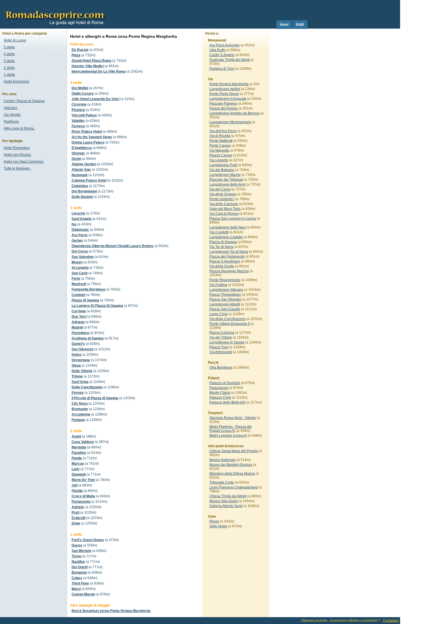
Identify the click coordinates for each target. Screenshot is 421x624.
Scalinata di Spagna (88, 338)
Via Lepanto (218, 160)
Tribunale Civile (221, 482)
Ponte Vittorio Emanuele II (229, 324)
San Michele (81, 551)
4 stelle (9, 54)
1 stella (9, 75)
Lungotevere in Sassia (226, 342)
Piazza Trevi (219, 347)
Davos (77, 545)
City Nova (80, 404)
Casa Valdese (83, 442)
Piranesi (78, 110)
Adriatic (78, 507)
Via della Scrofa (221, 266)
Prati (75, 512)
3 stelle (9, 61)
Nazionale (80, 175)
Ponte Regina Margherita (229, 84)
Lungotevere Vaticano (226, 290)
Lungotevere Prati (223, 165)
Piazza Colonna (221, 333)
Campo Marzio (83, 594)
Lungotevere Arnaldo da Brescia (234, 113)
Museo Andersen (222, 460)
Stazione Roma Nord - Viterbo (232, 418)
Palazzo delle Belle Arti (227, 402)
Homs (76, 355)
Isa (74, 224)
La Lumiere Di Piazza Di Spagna (97, 306)
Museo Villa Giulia (223, 501)
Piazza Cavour (220, 155)
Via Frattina (218, 285)
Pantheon (11, 122)
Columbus (80, 186)
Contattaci (391, 621)
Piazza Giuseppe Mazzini (229, 271)
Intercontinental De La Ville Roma (99, 71)
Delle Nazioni (82, 197)
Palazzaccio (218, 388)
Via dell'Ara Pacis (223, 131)
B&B (300, 25)
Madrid (77, 327)
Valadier (78, 121)
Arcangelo (80, 268)
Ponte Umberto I (222, 199)
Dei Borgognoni (84, 191)
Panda (77, 458)
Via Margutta (219, 150)
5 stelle (9, 47)
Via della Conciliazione (227, 319)
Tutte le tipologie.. (17, 168)
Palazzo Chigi (220, 398)
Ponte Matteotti (221, 141)
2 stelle (9, 68)
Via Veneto (12, 115)
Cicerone (79, 104)
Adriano (78, 322)
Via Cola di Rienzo (224, 214)
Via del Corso (220, 189)
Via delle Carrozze (223, 204)
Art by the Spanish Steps (92, 137)
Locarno (78, 213)
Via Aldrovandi (220, 352)
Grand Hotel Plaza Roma (91, 61)
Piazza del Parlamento (227, 257)
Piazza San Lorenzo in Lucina (232, 218)
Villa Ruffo (217, 50)
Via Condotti (219, 232)
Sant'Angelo (81, 219)
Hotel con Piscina (17, 155)
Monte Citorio (219, 393)
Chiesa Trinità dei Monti (227, 496)
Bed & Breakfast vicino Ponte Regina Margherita (111, 611)
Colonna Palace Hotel (89, 180)
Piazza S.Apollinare (224, 261)
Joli (74, 485)
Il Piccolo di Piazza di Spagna (95, 398)
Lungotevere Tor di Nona (228, 252)
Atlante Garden (84, 164)
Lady (76, 469)
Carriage (79, 311)
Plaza (76, 55)
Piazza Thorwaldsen (225, 295)
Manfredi (79, 284)
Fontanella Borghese (88, 289)
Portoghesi (80, 333)
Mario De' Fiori (83, 480)
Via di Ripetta (219, 136)
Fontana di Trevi (222, 69)
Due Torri (79, 317)
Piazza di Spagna (85, 300)
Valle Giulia (218, 526)
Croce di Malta (83, 496)
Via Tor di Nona (221, 247)
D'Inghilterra (82, 148)
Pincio (214, 521)
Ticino (76, 556)
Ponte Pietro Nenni (224, 94)
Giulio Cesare (83, 94)
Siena (76, 365)
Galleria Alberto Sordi (226, 506)
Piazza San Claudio (224, 309)
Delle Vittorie (82, 371)
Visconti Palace (84, 115)
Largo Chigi (218, 314)
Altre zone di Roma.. (19, 128)
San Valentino (83, 257)
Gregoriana (81, 360)
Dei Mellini (80, 88)
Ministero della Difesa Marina (232, 474)
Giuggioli (79, 474)
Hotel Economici (16, 82)
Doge (76, 523)
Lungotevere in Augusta (227, 99)
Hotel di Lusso (15, 40)
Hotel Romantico (17, 148)
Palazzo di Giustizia (224, 383)
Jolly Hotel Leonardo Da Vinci (95, 99)
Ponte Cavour (220, 146)
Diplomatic (80, 230)
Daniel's (78, 344)
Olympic (78, 153)
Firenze (78, 393)
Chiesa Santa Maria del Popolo (233, 451)
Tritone (77, 376)
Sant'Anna (80, 382)
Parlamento (81, 502)
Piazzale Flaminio (223, 104)
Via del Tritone (220, 337)
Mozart (77, 262)
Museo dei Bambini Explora (230, 465)
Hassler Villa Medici (88, 66)
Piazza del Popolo (223, 108)
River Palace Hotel (87, 132)
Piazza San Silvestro (225, 299)
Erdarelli (78, 518)
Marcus (78, 464)
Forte (76, 279)
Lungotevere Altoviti (224, 304)
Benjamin (79, 573)
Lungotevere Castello (226, 237)
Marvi (76, 589)
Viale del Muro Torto (225, 209)
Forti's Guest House (88, 540)
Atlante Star (81, 170)
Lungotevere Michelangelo (230, 122)
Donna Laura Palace (88, 142)
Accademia (81, 414)
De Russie (80, 50)
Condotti (78, 295)
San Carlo (80, 273)
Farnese (78, 126)
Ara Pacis (80, 235)
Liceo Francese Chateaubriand (233, 487)
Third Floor (80, 583)
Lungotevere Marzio (225, 175)
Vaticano (10, 108)
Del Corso (80, 251)
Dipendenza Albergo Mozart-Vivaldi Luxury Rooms (113, 246)
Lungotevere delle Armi (227, 184)
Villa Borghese (220, 367)
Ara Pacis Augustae (224, 45)
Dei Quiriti (80, 567)
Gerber (77, 241)
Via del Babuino (221, 170)
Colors (77, 578)
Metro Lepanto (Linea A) (228, 436)
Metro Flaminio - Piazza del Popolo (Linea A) (230, 429)
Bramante (80, 409)
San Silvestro (82, 349)
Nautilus (78, 562)
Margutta (79, 447)
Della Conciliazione (87, 387)
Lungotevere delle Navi (227, 227)
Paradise (79, 453)
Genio (76, 159)
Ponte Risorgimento (224, 280)
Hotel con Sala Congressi (24, 162)
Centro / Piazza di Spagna (24, 101)
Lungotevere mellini (224, 89)
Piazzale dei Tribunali (226, 180)
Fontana (78, 420)
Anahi (76, 436)
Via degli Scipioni (223, 194)
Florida (77, 491)
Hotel (284, 25)
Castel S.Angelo (222, 55)
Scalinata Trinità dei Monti (229, 60)
